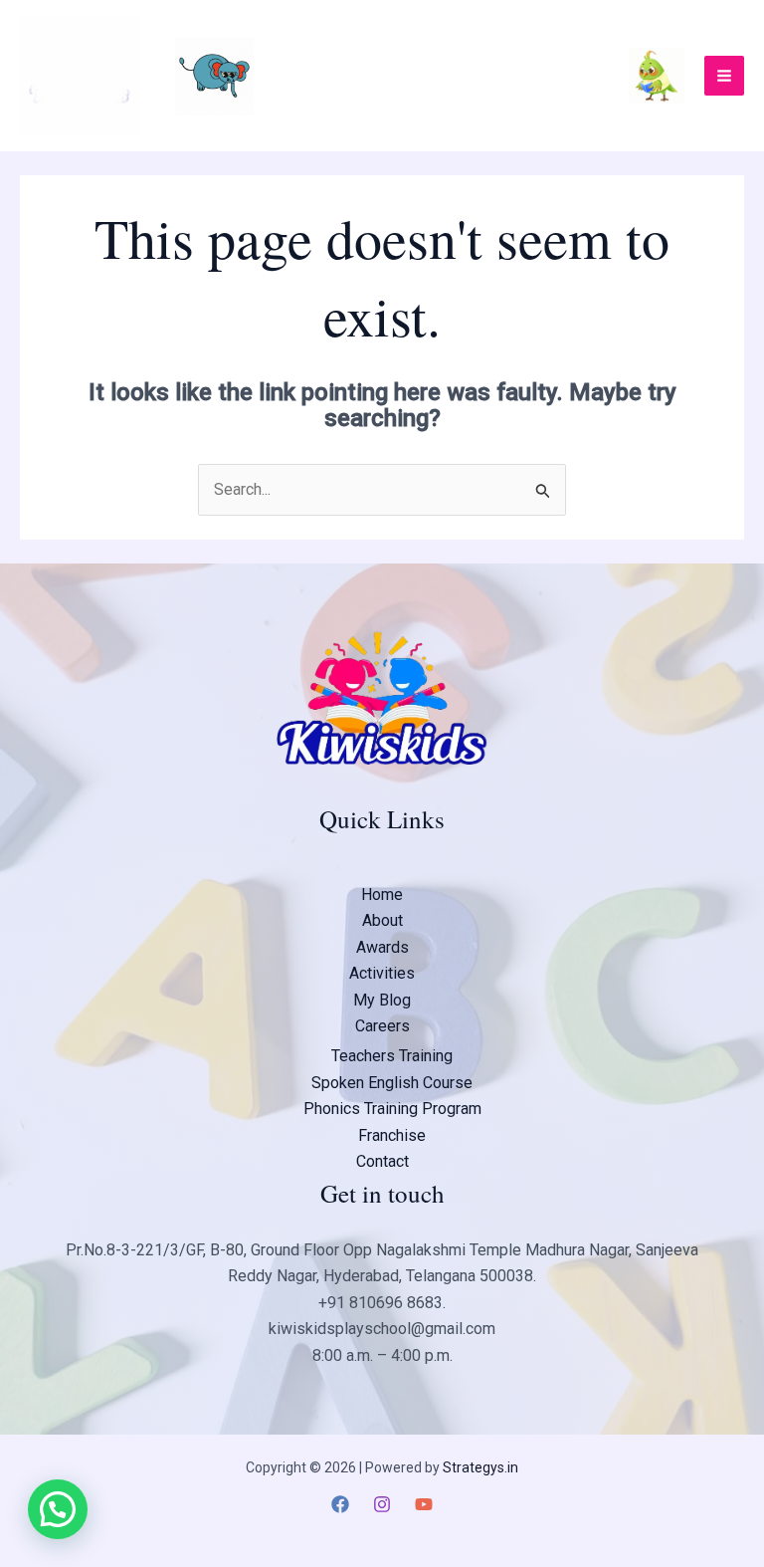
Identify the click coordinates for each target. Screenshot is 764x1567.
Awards (382, 947)
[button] (58, 1509)
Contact (382, 1161)
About (382, 920)
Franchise (392, 1135)
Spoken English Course (392, 1082)
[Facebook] (340, 1504)
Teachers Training (392, 1055)
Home (382, 894)
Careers (382, 1025)
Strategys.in (480, 1467)
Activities (382, 973)
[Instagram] (382, 1504)
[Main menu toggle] (724, 76)
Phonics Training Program (392, 1108)
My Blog (382, 1000)
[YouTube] (424, 1504)
